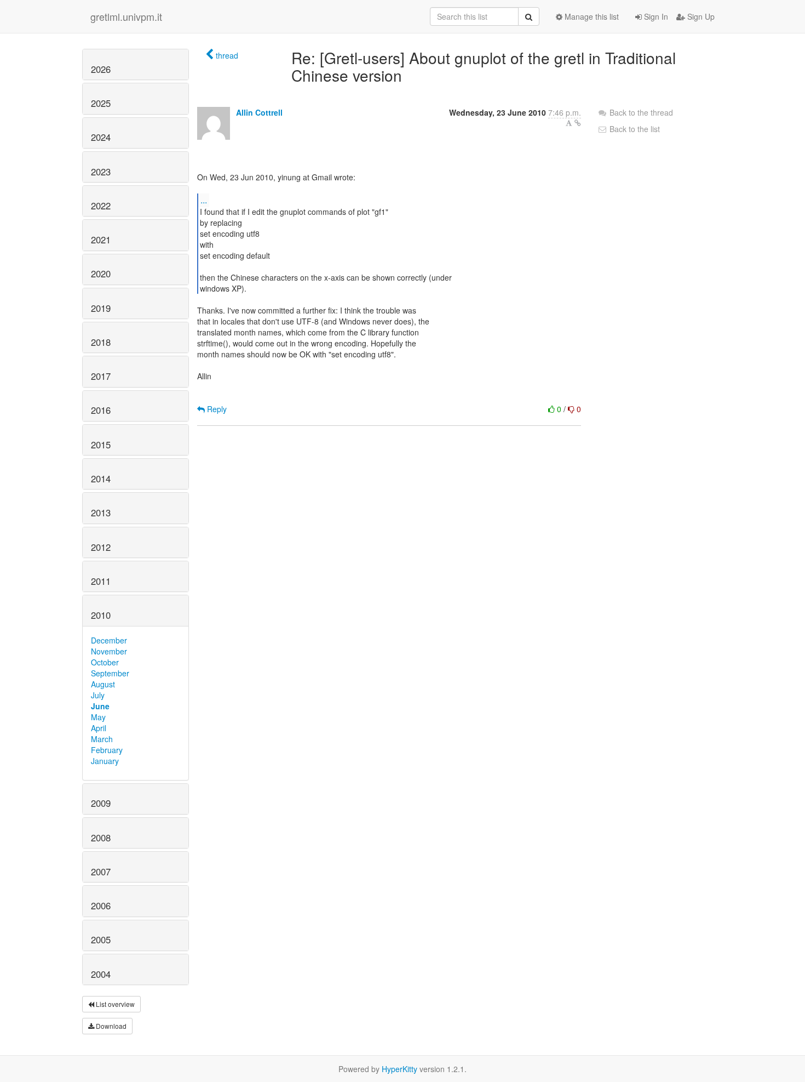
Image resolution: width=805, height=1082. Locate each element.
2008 (101, 837)
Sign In (655, 16)
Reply (216, 408)
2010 (101, 615)
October (105, 662)
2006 (101, 905)
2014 (101, 478)
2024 (101, 137)
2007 (101, 871)
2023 (101, 171)
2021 (101, 239)
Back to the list (633, 128)
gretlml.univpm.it (126, 16)
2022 (101, 205)
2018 (101, 342)
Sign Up (700, 16)
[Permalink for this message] (577, 123)
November (109, 651)
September (110, 673)
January (105, 760)
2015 (101, 444)
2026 (101, 69)
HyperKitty (399, 1068)
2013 (101, 512)
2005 (101, 939)
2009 (101, 803)
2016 (101, 410)
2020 (101, 273)
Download (110, 1025)
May (98, 716)
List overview (114, 1004)
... (203, 199)
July (98, 695)
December (109, 640)
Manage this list (590, 16)
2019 (101, 308)
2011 (101, 581)
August (103, 684)
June (100, 706)
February (107, 749)
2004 (101, 974)
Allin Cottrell (259, 112)
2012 (101, 547)
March (102, 738)
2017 (101, 376)
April (98, 727)
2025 (101, 103)
